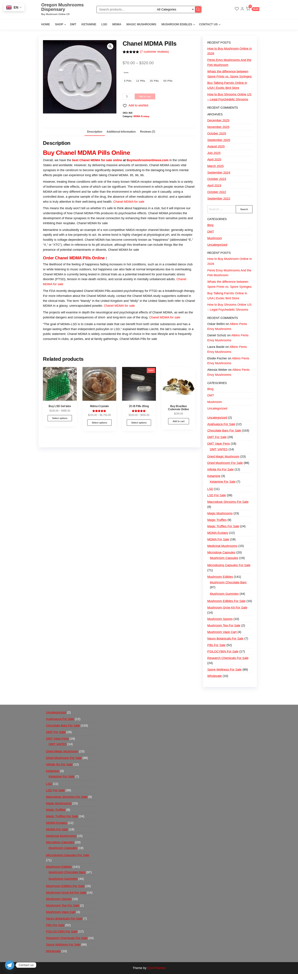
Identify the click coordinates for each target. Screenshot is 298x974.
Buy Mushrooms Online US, (90, 344)
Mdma (116, 24)
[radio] (128, 80)
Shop (59, 24)
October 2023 (216, 179)
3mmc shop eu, (50, 349)
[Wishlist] (237, 9)
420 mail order (136, 344)
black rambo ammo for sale (103, 346)
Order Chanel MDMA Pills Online (74, 258)
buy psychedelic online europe (75, 698)
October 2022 (216, 192)
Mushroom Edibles (176, 24)
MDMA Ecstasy (141, 116)
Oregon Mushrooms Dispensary (62, 7)
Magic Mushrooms (141, 24)
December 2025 (218, 120)
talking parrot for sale (79, 346)
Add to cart (145, 96)
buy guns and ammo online (129, 346)
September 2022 (218, 198)
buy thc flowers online (155, 344)
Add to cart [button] (179, 421)
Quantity (126, 72)
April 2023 (214, 185)
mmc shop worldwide (68, 349)
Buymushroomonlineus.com (147, 160)
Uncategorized (217, 244)
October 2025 (216, 133)
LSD (104, 24)
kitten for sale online (152, 346)
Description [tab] (94, 131)
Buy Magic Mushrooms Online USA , (60, 344)
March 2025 (215, 166)
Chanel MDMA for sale (128, 201)
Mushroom (214, 238)
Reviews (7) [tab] (147, 131)
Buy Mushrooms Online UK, (116, 344)
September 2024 (218, 172)
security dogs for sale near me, (177, 346)
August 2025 (216, 146)
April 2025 (214, 159)
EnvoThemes (156, 968)
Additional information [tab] (121, 131)
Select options (59, 418)
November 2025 (218, 127)
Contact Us (208, 24)
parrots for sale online (176, 344)
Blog (210, 225)
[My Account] (242, 9)
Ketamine (88, 24)
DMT (73, 24)
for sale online (111, 160)
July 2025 (214, 153)
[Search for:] (230, 209)
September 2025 (218, 140)
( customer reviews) (154, 51)
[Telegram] (9, 965)
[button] (252, 9)
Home (45, 24)
